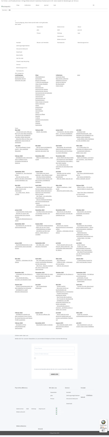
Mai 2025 (38, 145)
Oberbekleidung (40, 77)
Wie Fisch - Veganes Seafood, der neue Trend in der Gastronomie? (44, 267)
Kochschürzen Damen (41, 89)
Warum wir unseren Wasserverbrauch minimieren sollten (64, 227)
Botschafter (19, 55)
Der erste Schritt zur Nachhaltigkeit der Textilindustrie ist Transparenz (64, 289)
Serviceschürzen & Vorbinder (43, 93)
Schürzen (38, 86)
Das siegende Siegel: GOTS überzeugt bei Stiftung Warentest (64, 326)
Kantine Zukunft (41, 278)
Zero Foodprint (61, 260)
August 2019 (59, 323)
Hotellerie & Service (61, 80)
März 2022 (59, 258)
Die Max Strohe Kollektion (43, 177)
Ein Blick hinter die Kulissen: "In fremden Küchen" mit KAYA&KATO (44, 213)
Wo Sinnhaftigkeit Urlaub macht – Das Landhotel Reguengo (22, 149)
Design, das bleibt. (41, 132)
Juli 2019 (78, 323)
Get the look (19, 58)
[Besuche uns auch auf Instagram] (57, 420)
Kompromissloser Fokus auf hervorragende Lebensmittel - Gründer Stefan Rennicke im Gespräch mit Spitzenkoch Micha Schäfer (43, 190)
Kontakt (18, 42)
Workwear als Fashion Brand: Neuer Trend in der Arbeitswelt (24, 189)
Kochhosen (38, 109)
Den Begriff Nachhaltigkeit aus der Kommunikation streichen (84, 253)
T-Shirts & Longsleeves (41, 82)
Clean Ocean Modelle (41, 84)
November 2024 (60, 156)
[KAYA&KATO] (5, 6)
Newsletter (40, 27)
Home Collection (40, 103)
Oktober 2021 (60, 272)
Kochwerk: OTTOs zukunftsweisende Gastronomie (20, 326)
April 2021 (79, 284)
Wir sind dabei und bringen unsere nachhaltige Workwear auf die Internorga (44, 262)
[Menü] (106, 420)
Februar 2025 (19, 156)
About (79, 27)
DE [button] (94, 5)
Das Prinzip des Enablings (64, 297)
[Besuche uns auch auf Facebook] (57, 416)
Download (19, 52)
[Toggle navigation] (3, 3)
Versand (40, 429)
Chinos (37, 112)
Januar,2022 (79, 258)
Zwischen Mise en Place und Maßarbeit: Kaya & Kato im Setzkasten (23, 140)
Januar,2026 (59, 130)
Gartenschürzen (19, 77)
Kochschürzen (39, 87)
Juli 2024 (58, 171)
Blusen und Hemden (43, 42)
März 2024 (59, 185)
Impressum (60, 36)
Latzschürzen (39, 96)
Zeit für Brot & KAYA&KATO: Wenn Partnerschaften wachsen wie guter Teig (43, 149)
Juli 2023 (58, 224)
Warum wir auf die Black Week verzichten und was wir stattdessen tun (64, 213)
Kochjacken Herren (20, 78)
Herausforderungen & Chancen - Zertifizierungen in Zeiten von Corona (64, 307)
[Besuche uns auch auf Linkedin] (57, 422)
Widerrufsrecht (61, 39)
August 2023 (39, 224)
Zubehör (37, 123)
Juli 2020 (58, 312)
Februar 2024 (80, 185)
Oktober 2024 (80, 156)
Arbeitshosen (39, 107)
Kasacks (37, 116)
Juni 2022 (79, 243)
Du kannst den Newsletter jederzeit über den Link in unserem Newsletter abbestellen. (53, 369)
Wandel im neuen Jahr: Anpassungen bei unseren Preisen (22, 215)
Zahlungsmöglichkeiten (23, 45)
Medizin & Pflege (40, 114)
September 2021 (81, 272)
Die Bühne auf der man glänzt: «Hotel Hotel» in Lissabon (42, 232)
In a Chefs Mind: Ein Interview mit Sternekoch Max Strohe (64, 166)
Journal (80, 30)
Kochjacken (38, 78)
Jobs (38, 30)
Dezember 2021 (19, 272)
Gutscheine (38, 125)
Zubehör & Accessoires (41, 119)
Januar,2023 (18, 243)
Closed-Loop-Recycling (22, 61)
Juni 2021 (38, 284)
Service (18, 64)
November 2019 (40, 323)
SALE (78, 75)
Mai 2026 (17, 130)
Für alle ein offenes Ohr (43, 314)
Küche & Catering (61, 82)
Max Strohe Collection (62, 78)
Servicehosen (39, 111)
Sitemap (59, 33)
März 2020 (79, 312)
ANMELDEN (54, 374)
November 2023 (60, 210)
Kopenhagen (81, 281)
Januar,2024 (18, 210)
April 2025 (59, 145)
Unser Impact (81, 245)
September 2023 (20, 224)
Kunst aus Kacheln (82, 196)
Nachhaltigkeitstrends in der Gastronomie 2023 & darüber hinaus (23, 246)
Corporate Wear (60, 77)
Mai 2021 (58, 284)
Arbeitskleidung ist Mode (43, 229)
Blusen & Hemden (40, 80)
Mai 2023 (78, 224)
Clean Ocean (59, 86)
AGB (58, 30)
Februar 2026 (39, 130)
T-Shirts (37, 118)
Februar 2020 (19, 323)
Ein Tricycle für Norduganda (65, 299)
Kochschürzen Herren (41, 91)
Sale (54, 5)
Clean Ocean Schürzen (41, 102)
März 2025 (79, 145)
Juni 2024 (79, 171)
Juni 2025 (17, 145)
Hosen (37, 105)
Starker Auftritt (61, 286)
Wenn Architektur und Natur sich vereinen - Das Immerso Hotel (85, 159)
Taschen (37, 121)
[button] (98, 5)
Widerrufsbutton (21, 426)
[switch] (103, 431)
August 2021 (18, 284)
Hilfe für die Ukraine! (63, 266)
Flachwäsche (60, 42)
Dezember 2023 (39, 210)
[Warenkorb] (106, 5)
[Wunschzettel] (103, 5)
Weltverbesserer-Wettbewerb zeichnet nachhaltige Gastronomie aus (84, 234)
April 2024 (38, 185)
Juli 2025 (78, 130)
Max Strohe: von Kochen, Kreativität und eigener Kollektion (83, 213)
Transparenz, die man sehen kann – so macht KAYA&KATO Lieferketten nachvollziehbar (64, 133)
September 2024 (20, 171)
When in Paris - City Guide (84, 187)
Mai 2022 (17, 258)
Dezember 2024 (39, 156)
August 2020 (39, 312)
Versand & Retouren (22, 49)
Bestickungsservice (83, 42)
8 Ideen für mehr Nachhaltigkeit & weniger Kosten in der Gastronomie (84, 248)
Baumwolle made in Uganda (44, 325)
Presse (39, 33)
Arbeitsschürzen (40, 95)
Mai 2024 (17, 185)
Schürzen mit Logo (20, 80)
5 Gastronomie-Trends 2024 (24, 212)
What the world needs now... (65, 191)
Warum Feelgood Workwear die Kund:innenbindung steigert (43, 201)
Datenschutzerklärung (42, 366)
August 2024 (39, 171)
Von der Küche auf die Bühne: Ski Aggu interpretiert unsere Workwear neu (23, 178)
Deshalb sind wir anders (64, 173)
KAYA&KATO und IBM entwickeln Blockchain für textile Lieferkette (63, 302)
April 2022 (38, 258)
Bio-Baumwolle (60, 84)
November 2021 (40, 272)
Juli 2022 (58, 243)
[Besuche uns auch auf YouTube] (57, 418)
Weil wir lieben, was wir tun (65, 178)
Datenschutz (60, 27)
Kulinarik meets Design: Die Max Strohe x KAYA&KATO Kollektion (43, 180)
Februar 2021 (19, 312)
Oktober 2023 (80, 210)
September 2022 (40, 243)
